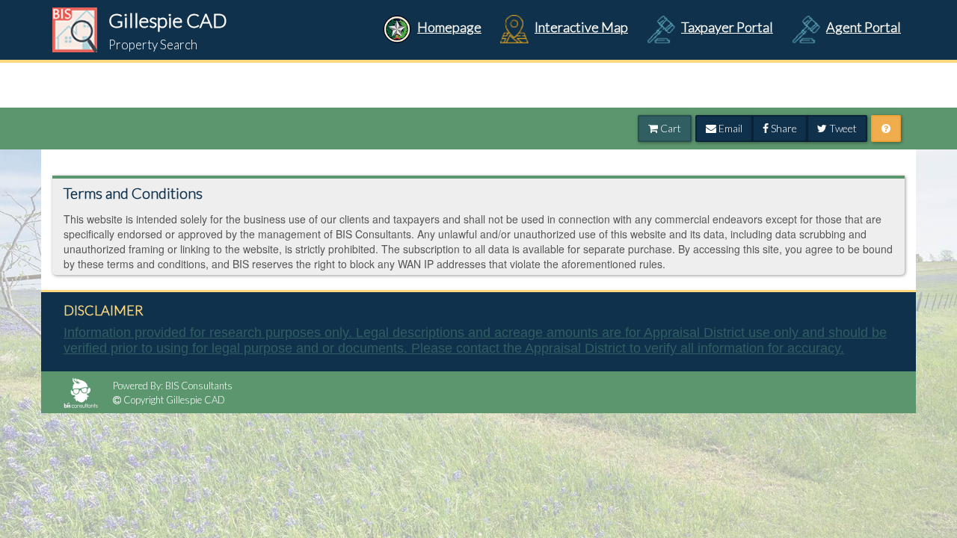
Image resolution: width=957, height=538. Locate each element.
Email (729, 128)
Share (783, 128)
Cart (669, 128)
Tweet (842, 128)
